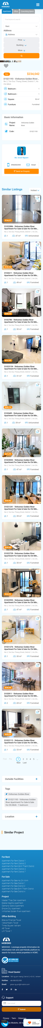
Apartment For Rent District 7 (14, 872)
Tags (7, 788)
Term (14, 1018)
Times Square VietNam (11, 925)
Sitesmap (22, 1018)
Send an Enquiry (22, 171)
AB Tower (6, 928)
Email (33, 165)
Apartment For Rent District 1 (14, 861)
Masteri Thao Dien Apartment (14, 900)
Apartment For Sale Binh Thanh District (18, 889)
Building (19, 45)
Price (20, 40)
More (20, 50)
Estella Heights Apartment (12, 903)
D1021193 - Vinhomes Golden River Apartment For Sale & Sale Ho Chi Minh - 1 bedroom (21, 802)
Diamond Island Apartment (13, 906)
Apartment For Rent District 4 (14, 869)
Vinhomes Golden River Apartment (16, 911)
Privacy (6, 1018)
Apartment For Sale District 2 (13, 886)
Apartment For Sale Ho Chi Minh (15, 880)
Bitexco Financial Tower (11, 920)
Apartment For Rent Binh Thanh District (18, 866)
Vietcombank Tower (10, 923)
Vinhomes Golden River (18, 794)
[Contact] (4, 1021)
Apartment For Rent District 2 (14, 863)
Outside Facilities (14, 779)
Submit (22, 1009)
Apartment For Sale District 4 (13, 891)
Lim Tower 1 (7, 931)
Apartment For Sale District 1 (13, 883)
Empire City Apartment (11, 908)
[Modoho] (6, 4)
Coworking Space (27, 11)
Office (16, 11)
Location (9, 816)
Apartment (7, 11)
